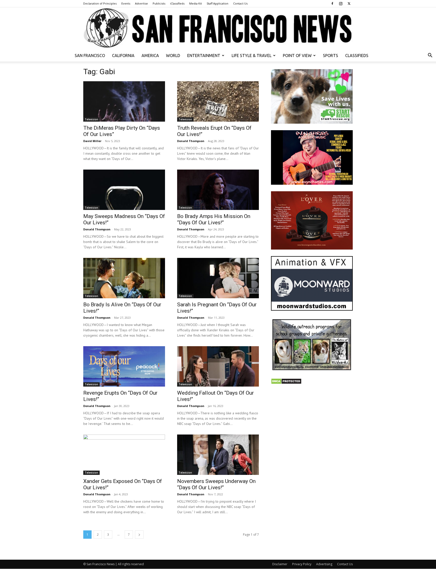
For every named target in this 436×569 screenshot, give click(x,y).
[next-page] (139, 534)
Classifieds (356, 55)
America (150, 55)
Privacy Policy (301, 564)
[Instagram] (340, 3)
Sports (330, 55)
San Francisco (90, 55)
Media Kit (195, 3)
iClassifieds (177, 3)
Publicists (159, 3)
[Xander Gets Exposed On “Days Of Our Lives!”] (124, 455)
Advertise (141, 3)
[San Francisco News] (218, 28)
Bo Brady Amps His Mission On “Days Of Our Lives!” (213, 219)
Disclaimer (279, 564)
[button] (430, 55)
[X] (349, 3)
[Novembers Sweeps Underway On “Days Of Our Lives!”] (218, 455)
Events (125, 3)
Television (91, 119)
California (123, 55)
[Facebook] (332, 3)
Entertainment (203, 55)
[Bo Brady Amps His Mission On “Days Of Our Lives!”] (218, 190)
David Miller (92, 141)
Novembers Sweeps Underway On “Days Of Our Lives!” (216, 484)
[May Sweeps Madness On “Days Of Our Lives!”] (124, 190)
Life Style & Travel (251, 55)
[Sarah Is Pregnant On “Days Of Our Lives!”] (218, 278)
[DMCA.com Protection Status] (286, 383)
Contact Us (240, 3)
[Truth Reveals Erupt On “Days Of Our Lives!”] (218, 101)
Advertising (324, 564)
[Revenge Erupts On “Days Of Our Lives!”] (124, 366)
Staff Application (217, 3)
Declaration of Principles (100, 3)
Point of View (297, 55)
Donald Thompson (190, 141)
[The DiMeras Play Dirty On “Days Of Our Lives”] (124, 101)
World (173, 55)
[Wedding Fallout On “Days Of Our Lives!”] (218, 366)
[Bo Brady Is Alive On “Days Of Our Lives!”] (124, 278)
